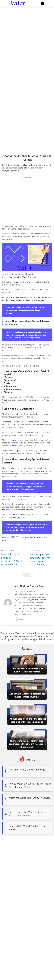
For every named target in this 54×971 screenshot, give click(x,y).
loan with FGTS (16, 443)
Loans (27, 575)
